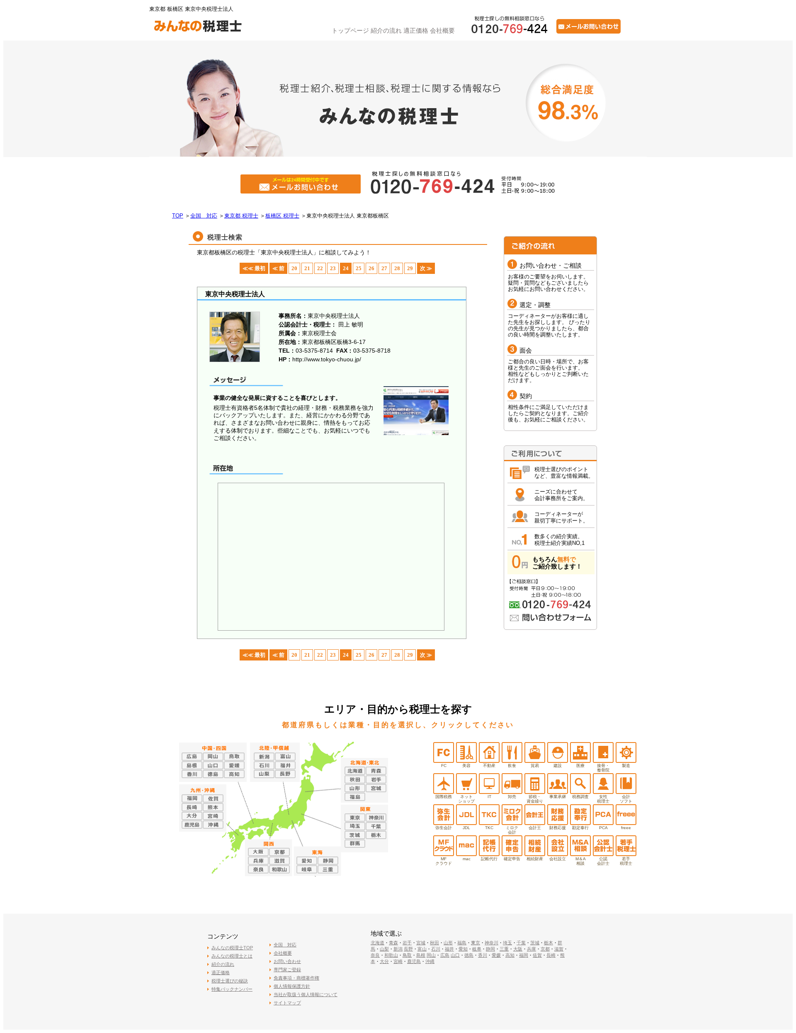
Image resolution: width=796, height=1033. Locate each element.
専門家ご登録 (287, 969)
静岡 (490, 948)
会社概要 (442, 30)
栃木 (548, 942)
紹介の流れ (386, 30)
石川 (435, 948)
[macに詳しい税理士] (466, 854)
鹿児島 (414, 961)
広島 (444, 955)
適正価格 (415, 30)
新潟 (398, 948)
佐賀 (537, 955)
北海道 (377, 942)
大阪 (517, 948)
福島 (461, 942)
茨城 (534, 942)
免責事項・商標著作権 (296, 977)
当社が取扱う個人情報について (305, 994)
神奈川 (491, 942)
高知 (509, 955)
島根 (420, 955)
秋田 (434, 942)
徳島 (468, 955)
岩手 (407, 942)
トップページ (350, 30)
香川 (482, 955)
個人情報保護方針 (292, 986)
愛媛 (496, 955)
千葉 (521, 942)
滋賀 (558, 948)
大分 (384, 961)
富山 (422, 948)
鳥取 (407, 955)
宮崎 (398, 961)
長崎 (551, 955)
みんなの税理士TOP (232, 947)
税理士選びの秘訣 (229, 980)
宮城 (420, 942)
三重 (504, 948)
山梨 (384, 948)
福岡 (523, 955)
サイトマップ (287, 1002)
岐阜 (476, 948)
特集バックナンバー (231, 989)
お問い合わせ (287, 961)
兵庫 (531, 948)
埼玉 (507, 942)
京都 (545, 948)
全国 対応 (285, 944)
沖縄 (429, 961)
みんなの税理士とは (231, 955)
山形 (448, 942)
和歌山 (391, 955)
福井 (449, 948)
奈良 (375, 955)
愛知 (463, 948)
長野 (408, 948)
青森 (393, 942)
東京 (475, 942)
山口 (455, 955)
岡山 (431, 955)
